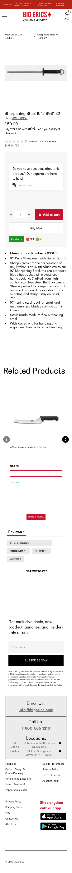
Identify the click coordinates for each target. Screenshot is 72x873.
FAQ (7, 812)
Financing (10, 763)
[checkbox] (15, 559)
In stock (16, 239)
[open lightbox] (36, 73)
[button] (9, 16)
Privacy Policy (56, 685)
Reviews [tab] (16, 532)
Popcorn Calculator (16, 790)
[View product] (36, 473)
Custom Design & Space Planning (15, 771)
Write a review (36, 516)
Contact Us (11, 818)
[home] (36, 16)
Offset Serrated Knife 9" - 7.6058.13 (29, 447)
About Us (10, 824)
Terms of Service (51, 775)
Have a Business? (15, 784)
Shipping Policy (14, 807)
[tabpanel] (36, 576)
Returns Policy (50, 769)
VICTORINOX (19, 118)
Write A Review (48, 141)
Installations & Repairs (18, 778)
